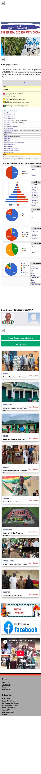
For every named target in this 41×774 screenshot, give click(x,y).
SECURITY (7, 498)
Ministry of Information (10, 705)
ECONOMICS (7, 530)
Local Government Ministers (20, 338)
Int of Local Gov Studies (10, 703)
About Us (5, 682)
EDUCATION (7, 405)
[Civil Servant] (33, 318)
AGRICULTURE (8, 561)
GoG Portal (6, 699)
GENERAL (6, 467)
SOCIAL (6, 373)
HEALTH (6, 436)
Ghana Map (6, 689)
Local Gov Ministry (9, 701)
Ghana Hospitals (8, 712)
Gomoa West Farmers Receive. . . (15, 377)
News (4, 687)
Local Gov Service (8, 708)
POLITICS (6, 592)
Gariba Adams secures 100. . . (13, 595)
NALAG (4, 714)
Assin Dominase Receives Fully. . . (15, 439)
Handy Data (20, 344)
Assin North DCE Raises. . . (12, 502)
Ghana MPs (6, 710)
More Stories (33, 376)
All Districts (6, 685)
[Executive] (7, 318)
